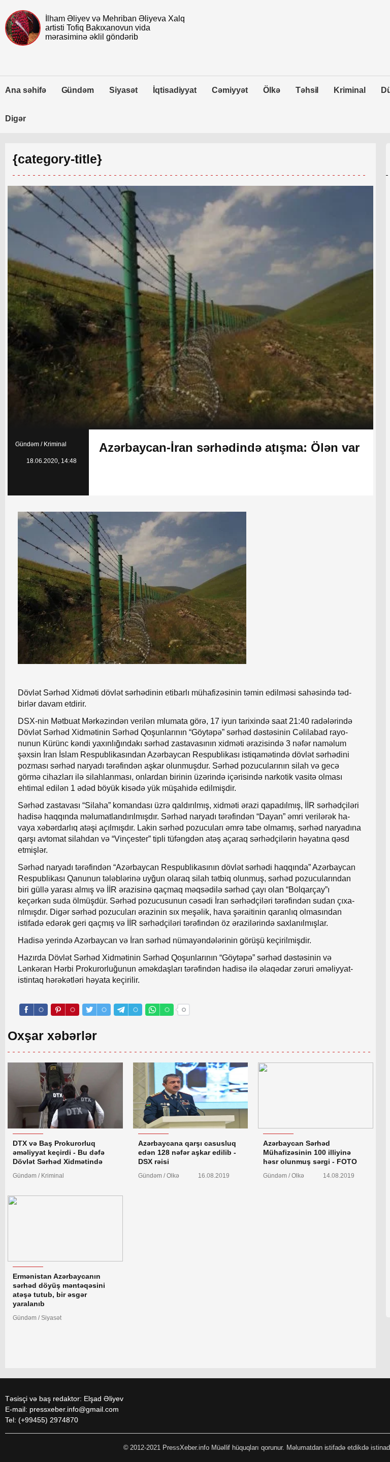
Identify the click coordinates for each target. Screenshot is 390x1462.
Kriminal (350, 90)
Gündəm (77, 90)
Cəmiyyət (230, 90)
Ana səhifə (25, 90)
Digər (15, 118)
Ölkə (271, 90)
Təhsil (307, 90)
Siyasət (123, 90)
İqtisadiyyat (175, 90)
